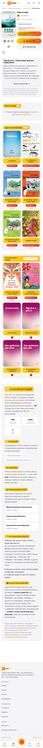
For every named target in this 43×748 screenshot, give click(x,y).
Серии (4, 690)
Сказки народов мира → (30, 258)
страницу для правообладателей (16, 637)
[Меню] (4, 3)
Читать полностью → (21, 84)
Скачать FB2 (30, 41)
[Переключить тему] (28, 3)
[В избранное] (18, 153)
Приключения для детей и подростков (26, 28)
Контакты (5, 716)
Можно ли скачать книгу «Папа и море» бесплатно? (19, 541)
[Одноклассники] (8, 41)
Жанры (13, 745)
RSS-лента (5, 725)
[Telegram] (12, 41)
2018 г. (19, 19)
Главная (4, 8)
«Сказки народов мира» (15, 400)
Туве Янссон (27, 8)
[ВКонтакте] (4, 41)
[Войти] (39, 3)
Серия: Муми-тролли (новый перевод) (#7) (27, 33)
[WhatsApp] (8, 47)
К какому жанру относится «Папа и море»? (20, 576)
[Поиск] (33, 3)
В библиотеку (31, 47)
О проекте (5, 708)
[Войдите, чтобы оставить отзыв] (4, 52)
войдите (34, 112)
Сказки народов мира (14, 8)
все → (25, 127)
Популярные (6, 699)
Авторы (29, 745)
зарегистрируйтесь (23, 114)
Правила (5, 712)
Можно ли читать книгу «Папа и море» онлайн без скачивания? (21, 570)
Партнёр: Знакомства (9, 730)
